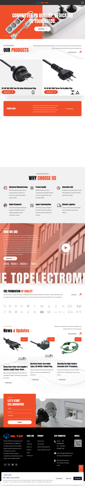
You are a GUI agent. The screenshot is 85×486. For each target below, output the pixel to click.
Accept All (78, 478)
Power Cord (11, 108)
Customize (59, 478)
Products (29, 444)
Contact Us (30, 455)
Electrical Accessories (15, 138)
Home (28, 441)
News (28, 452)
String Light (11, 123)
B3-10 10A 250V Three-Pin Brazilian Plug (16, 88)
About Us (29, 447)
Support (29, 449)
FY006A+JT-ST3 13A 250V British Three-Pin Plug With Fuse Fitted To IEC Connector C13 (62, 87)
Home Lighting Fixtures (15, 154)
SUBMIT (19, 422)
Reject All (68, 478)
